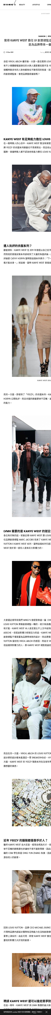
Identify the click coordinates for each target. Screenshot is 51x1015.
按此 (34, 1012)
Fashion (41, 36)
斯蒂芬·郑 (48, 52)
